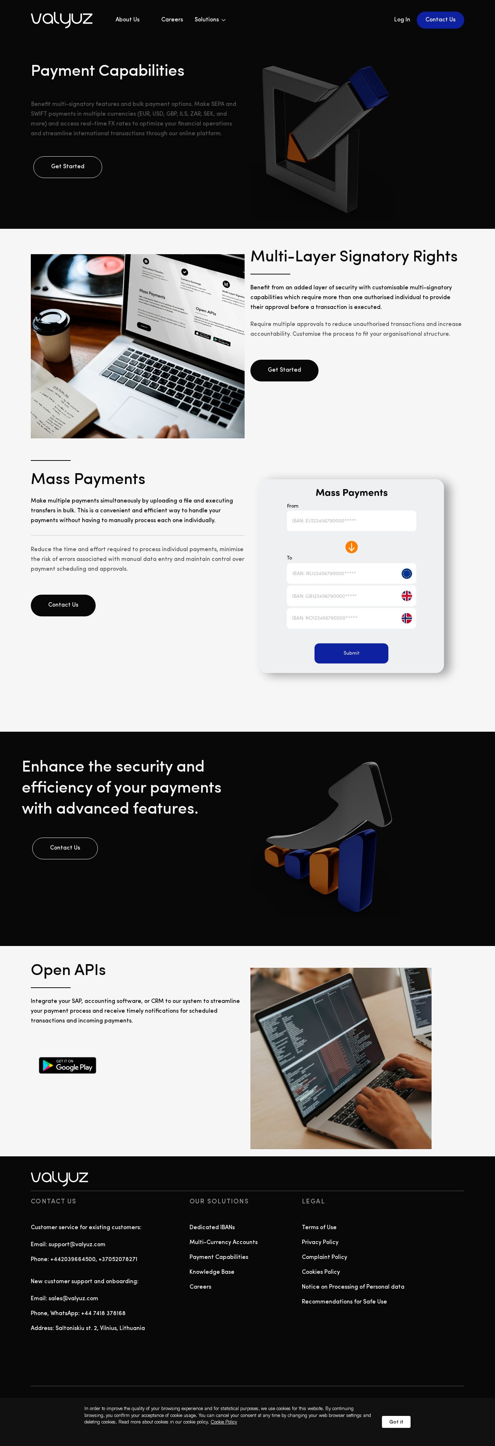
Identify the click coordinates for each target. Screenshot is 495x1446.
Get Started (67, 167)
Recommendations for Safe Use (344, 1302)
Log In (402, 20)
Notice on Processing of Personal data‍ (353, 1287)
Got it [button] (396, 1422)
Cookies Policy (321, 1272)
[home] (68, 20)
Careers (172, 20)
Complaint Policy (324, 1257)
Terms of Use (319, 1228)
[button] (210, 20)
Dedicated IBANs (212, 1228)
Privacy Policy (320, 1242)
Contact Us (440, 20)
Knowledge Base (212, 1272)
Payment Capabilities (219, 1257)
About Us (128, 20)
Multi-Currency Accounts (224, 1242)
